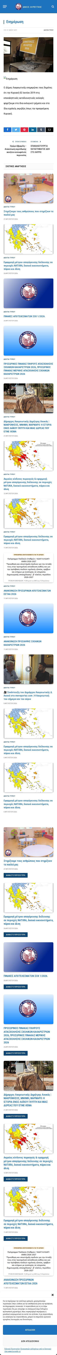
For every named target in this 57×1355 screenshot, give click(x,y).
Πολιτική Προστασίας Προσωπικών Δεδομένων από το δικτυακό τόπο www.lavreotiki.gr (27, 1350)
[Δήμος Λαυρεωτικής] (28, 6)
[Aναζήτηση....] (52, 6)
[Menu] (5, 6)
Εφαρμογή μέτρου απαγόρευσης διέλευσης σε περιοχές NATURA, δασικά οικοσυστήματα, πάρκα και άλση (28, 265)
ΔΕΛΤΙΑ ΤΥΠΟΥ (48, 30)
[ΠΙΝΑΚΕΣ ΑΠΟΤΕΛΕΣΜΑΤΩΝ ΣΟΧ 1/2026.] (28, 293)
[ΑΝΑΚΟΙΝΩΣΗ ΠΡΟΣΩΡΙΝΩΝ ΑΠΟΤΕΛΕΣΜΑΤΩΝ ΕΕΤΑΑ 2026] (28, 567)
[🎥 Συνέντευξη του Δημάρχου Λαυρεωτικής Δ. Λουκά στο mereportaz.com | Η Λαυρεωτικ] (28, 669)
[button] (52, 1294)
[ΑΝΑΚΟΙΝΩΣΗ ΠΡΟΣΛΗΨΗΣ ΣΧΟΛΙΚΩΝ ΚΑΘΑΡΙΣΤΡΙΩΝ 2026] (28, 618)
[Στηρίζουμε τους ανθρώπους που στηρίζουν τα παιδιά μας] (28, 188)
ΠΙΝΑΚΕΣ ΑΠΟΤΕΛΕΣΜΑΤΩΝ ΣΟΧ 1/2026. (24, 316)
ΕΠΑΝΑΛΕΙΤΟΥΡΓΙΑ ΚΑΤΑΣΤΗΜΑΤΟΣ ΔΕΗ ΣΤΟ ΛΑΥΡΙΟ (40, 149)
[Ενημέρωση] (28, 71)
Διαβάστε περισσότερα (15, 875)
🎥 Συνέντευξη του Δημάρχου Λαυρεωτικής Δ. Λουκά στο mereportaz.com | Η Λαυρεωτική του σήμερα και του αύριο (28, 695)
